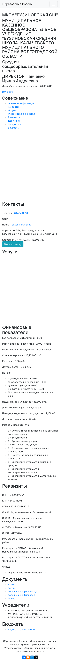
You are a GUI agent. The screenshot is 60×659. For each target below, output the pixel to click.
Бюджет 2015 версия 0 (21, 629)
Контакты (13, 106)
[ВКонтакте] (24, 657)
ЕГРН (11, 584)
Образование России (17, 4)
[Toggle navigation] (54, 4)
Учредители (15, 124)
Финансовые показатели (22, 113)
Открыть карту (13, 244)
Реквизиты (14, 117)
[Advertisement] (30, 167)
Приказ (12, 598)
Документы (14, 120)
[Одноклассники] (28, 657)
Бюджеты (13, 127)
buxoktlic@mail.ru (21, 224)
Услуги (12, 110)
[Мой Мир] (32, 657)
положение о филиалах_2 (22, 591)
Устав (11, 588)
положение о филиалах (21, 595)
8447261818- (21, 213)
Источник (7, 91)
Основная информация (21, 103)
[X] (36, 657)
